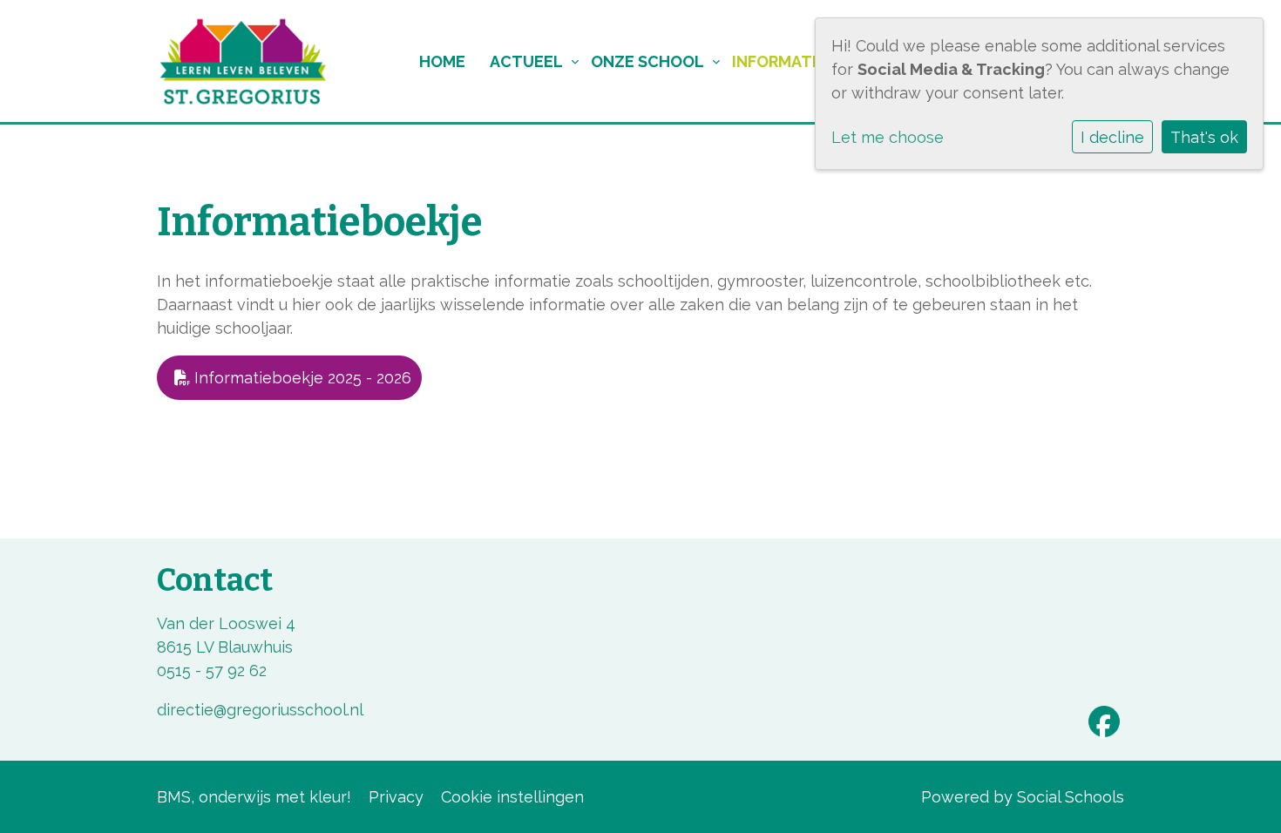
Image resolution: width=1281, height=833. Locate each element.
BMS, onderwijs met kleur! (254, 797)
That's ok (1204, 137)
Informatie (779, 61)
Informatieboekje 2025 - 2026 (300, 378)
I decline (1112, 137)
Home (442, 61)
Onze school (647, 61)
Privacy (396, 797)
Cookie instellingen (512, 797)
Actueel (526, 61)
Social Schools (1070, 797)
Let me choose (887, 137)
